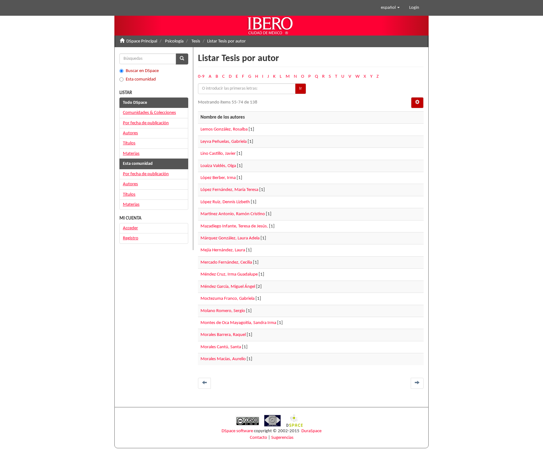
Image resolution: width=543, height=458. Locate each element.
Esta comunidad (141, 79)
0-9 (201, 76)
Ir (300, 88)
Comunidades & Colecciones (149, 112)
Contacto (258, 437)
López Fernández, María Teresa (229, 189)
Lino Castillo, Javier (218, 153)
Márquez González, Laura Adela (230, 238)
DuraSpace (311, 431)
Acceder (130, 228)
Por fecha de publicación (146, 123)
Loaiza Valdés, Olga (218, 166)
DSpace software (237, 431)
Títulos (129, 143)
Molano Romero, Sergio (222, 311)
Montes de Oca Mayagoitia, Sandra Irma (238, 323)
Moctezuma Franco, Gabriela (227, 298)
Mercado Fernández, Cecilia (226, 262)
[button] (390, 8)
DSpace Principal (141, 41)
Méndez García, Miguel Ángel (227, 286)
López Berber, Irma (218, 178)
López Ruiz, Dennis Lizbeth (225, 202)
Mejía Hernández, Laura (222, 250)
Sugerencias (282, 437)
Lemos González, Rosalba (224, 129)
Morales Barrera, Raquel (223, 334)
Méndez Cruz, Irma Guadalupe (229, 274)
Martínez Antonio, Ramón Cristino (232, 214)
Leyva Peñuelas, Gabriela (223, 141)
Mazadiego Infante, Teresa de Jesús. (234, 226)
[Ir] (182, 58)
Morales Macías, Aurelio (223, 359)
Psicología (174, 41)
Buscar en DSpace (142, 71)
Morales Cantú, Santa (220, 347)
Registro (130, 238)
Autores (130, 133)
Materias (131, 153)
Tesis (195, 41)
